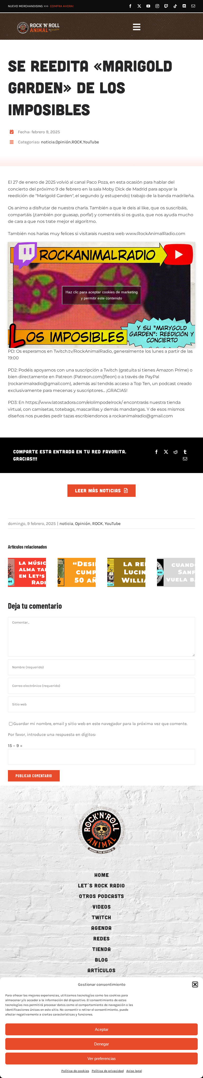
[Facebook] (156, 452)
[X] (166, 452)
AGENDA (101, 928)
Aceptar (101, 1029)
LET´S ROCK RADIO (101, 885)
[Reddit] (175, 452)
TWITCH (101, 917)
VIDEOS (102, 906)
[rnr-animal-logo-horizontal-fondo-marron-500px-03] (38, 22)
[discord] (184, 6)
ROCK (77, 141)
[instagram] (157, 6)
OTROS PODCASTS (101, 896)
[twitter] (139, 6)
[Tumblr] (185, 452)
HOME (101, 875)
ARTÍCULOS (101, 970)
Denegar (101, 1044)
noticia (48, 141)
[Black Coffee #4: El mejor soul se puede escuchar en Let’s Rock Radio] (27, 572)
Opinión (63, 141)
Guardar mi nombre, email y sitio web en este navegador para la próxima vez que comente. (100, 723)
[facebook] (130, 6)
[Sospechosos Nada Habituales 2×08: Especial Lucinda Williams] (126, 572)
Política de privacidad (108, 1071)
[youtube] (148, 6)
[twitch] (166, 6)
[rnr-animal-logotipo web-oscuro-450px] (101, 805)
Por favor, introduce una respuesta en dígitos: (52, 734)
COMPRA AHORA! (61, 6)
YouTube (91, 141)
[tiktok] (175, 6)
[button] (195, 984)
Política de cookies (75, 1071)
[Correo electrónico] (185, 458)
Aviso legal (134, 1071)
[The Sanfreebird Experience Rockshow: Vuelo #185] (176, 572)
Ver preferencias (101, 1058)
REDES (101, 938)
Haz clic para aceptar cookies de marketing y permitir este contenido (102, 295)
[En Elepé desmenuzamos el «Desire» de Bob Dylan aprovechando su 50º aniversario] (77, 572)
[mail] (193, 6)
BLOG (101, 959)
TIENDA (101, 949)
